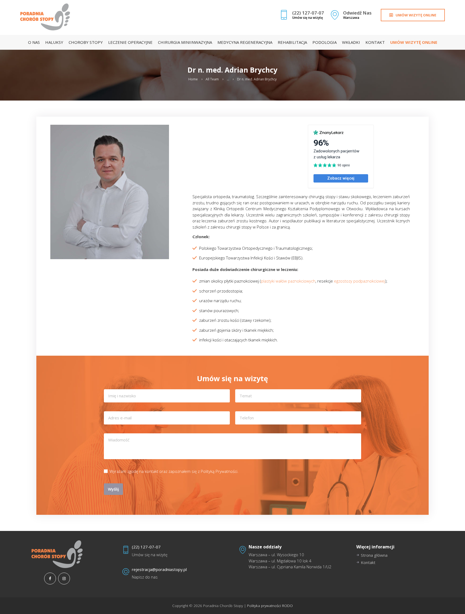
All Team (212, 79)
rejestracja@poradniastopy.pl (159, 569)
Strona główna (374, 555)
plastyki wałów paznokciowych (288, 281)
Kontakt (368, 562)
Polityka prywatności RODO (269, 605)
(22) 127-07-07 (146, 546)
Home (193, 79)
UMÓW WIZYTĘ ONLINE (416, 15)
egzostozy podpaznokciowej (359, 281)
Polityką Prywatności (219, 471)
